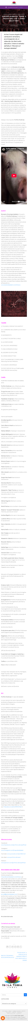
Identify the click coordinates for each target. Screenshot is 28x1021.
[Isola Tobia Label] (14, 3)
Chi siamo (5, 1011)
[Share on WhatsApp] (7, 947)
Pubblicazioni (20, 14)
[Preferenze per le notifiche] (3, 1018)
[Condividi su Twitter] (12, 947)
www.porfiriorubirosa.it (14, 857)
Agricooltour (11, 1013)
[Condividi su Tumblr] (20, 947)
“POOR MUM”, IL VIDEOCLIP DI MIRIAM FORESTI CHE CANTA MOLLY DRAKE (21, 956)
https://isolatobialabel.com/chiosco (11, 877)
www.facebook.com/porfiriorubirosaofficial (13, 845)
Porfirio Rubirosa (12, 14)
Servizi (14, 1012)
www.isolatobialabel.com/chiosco (10, 285)
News (10, 1011)
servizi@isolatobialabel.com (9, 894)
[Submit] (25, 994)
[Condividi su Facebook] (10, 947)
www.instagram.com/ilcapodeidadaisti (12, 850)
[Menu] (6, 7)
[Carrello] (26, 2)
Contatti (18, 1013)
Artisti (5, 14)
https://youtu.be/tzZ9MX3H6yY (13, 807)
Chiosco (19, 1012)
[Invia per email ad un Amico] (15, 947)
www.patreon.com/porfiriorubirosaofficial (13, 862)
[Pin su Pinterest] (18, 947)
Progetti (8, 1012)
